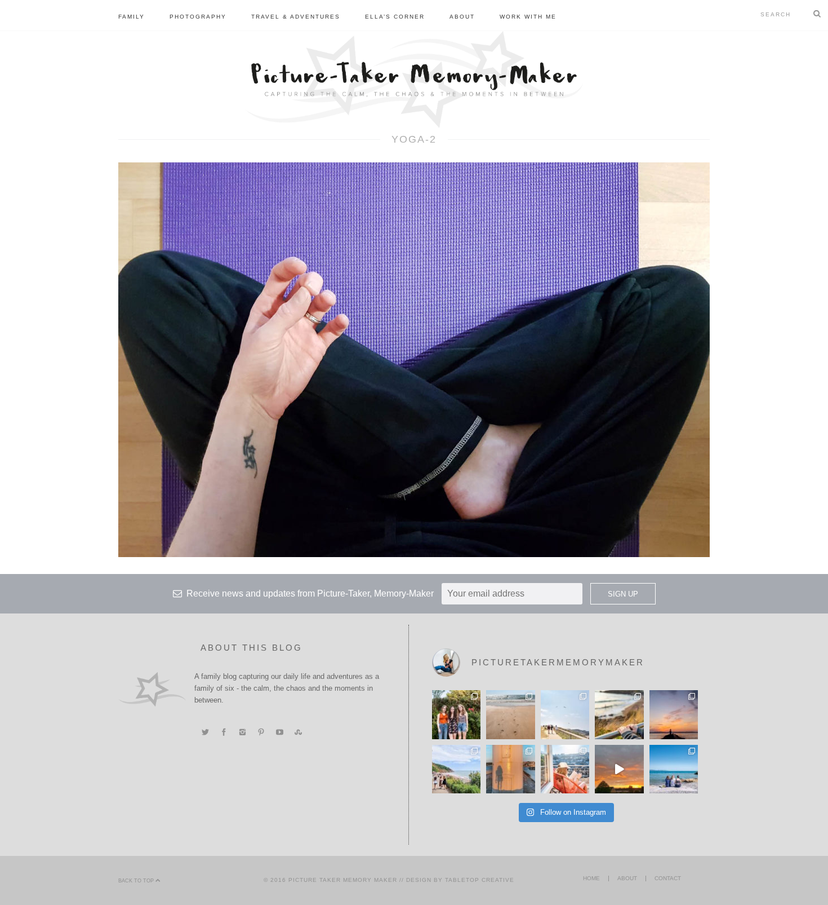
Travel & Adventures (295, 17)
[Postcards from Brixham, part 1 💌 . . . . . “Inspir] (673, 769)
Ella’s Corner (395, 17)
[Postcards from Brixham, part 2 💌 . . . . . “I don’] (456, 769)
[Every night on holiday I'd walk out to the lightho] (510, 769)
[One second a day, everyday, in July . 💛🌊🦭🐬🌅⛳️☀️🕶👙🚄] (619, 769)
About (462, 17)
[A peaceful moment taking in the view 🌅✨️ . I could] (619, 714)
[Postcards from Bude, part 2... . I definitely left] (510, 714)
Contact (668, 878)
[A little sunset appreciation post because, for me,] (673, 714)
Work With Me (528, 17)
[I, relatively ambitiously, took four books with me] (565, 769)
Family (131, 17)
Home (591, 878)
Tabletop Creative (479, 880)
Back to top (136, 881)
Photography (198, 17)
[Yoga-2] (414, 359)
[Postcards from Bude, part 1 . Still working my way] (565, 714)
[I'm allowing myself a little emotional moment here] (456, 714)
